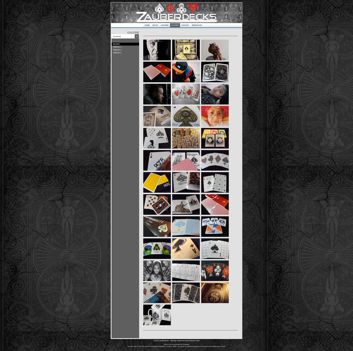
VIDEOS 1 (117, 47)
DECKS (155, 25)
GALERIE (175, 25)
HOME (147, 25)
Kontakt (185, 25)
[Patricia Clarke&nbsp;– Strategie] (215, 50)
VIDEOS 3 (117, 53)
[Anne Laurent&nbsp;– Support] (215, 94)
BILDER (116, 44)
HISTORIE (165, 25)
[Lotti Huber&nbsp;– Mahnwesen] (215, 116)
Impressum (197, 25)
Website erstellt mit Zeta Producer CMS (185, 341)
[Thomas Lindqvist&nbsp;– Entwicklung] (157, 94)
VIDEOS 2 (117, 50)
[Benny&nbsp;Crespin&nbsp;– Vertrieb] (186, 72)
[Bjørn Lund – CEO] (157, 50)
